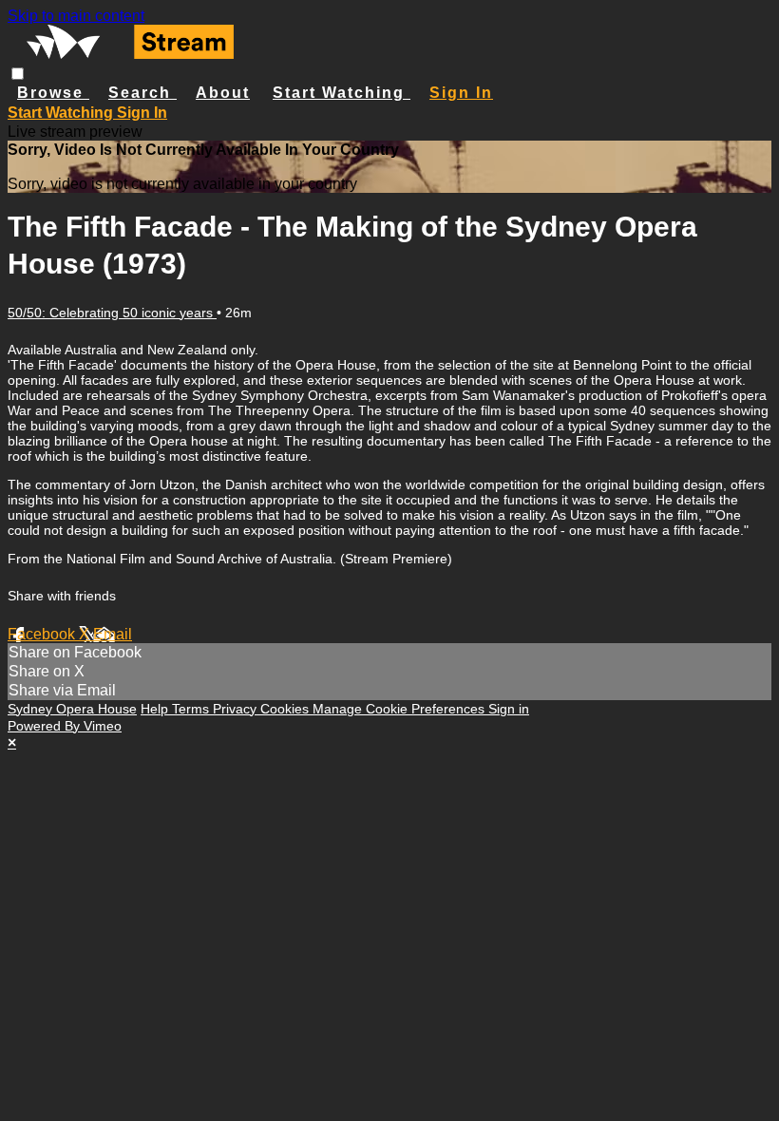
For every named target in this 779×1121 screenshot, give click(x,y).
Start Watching (341, 93)
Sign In (142, 112)
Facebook (43, 634)
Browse (53, 93)
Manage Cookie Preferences (400, 708)
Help (156, 708)
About (223, 93)
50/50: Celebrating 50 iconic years (112, 312)
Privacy (236, 708)
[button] (17, 73)
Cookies (286, 708)
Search (142, 93)
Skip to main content (76, 16)
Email (112, 634)
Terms (192, 708)
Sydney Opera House (72, 708)
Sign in (461, 93)
